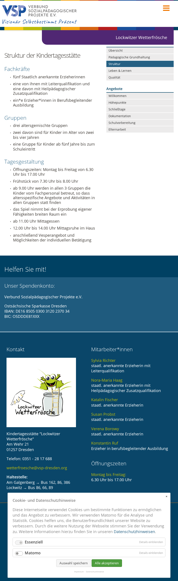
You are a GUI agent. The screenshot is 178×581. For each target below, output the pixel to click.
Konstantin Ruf (104, 443)
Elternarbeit (117, 129)
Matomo (33, 552)
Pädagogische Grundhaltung (129, 57)
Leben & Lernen (120, 71)
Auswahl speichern (73, 563)
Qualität (114, 77)
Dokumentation (120, 116)
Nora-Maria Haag (106, 380)
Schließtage (117, 109)
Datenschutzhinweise (95, 572)
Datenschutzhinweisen (134, 531)
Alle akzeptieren (107, 563)
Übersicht (116, 50)
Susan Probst (103, 414)
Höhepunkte (117, 102)
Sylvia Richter (103, 360)
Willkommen (118, 96)
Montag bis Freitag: (108, 474)
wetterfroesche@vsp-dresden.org (37, 467)
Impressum (79, 572)
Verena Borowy (105, 428)
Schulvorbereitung (122, 123)
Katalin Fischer (104, 399)
